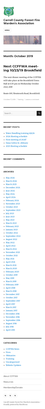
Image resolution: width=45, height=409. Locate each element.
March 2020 (11, 268)
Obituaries (10, 355)
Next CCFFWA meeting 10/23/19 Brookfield (22, 68)
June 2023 (10, 216)
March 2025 (11, 184)
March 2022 (11, 249)
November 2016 (13, 317)
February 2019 (12, 284)
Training (20, 99)
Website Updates (13, 365)
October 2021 (12, 255)
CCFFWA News (12, 349)
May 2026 (10, 178)
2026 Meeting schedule (16, 136)
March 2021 (11, 265)
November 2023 (13, 204)
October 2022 (12, 233)
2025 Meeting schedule (16, 146)
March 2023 (11, 223)
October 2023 (12, 207)
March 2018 (11, 291)
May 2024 (10, 194)
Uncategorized (12, 362)
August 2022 (11, 239)
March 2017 (11, 307)
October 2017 (11, 297)
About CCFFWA (10, 376)
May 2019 (10, 278)
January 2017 (11, 310)
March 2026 (11, 181)
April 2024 (11, 197)
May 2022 (10, 242)
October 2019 (12, 275)
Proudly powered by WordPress (15, 405)
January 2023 (12, 229)
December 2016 (13, 314)
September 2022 (13, 236)
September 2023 (13, 210)
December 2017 (13, 294)
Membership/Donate (13, 387)
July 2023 (10, 213)
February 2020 (12, 272)
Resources (8, 382)
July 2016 (10, 327)
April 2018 (10, 288)
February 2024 (12, 200)
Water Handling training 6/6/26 (20, 133)
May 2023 (10, 220)
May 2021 (10, 259)
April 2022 (10, 246)
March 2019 (11, 281)
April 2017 (10, 304)
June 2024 (10, 191)
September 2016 (13, 320)
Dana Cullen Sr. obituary (17, 143)
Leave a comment (32, 99)
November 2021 (13, 252)
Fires (8, 352)
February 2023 (12, 226)
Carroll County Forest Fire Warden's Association (21, 21)
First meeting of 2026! (16, 139)
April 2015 (10, 330)
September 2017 (13, 301)
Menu (7, 30)
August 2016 (11, 323)
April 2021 (10, 262)
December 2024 (13, 187)
